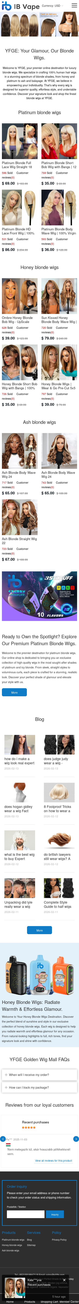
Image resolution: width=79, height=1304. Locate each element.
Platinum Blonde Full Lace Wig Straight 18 (17, 164)
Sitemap (31, 1245)
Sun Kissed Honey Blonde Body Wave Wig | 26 (59, 321)
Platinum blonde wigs (13, 1239)
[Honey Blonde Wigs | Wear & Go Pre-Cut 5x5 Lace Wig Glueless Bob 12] (59, 362)
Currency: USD (51, 5)
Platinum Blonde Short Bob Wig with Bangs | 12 (58, 164)
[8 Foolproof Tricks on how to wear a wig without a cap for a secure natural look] (59, 792)
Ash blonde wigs (10, 1250)
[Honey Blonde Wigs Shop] (21, 8)
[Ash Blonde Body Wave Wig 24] (20, 451)
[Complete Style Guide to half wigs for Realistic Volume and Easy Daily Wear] (59, 888)
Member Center (69, 1301)
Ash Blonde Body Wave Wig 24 (18, 474)
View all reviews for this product (53, 1160)
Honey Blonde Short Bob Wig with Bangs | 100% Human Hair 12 (19, 387)
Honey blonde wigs (12, 1245)
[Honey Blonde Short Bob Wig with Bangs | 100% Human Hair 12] (20, 362)
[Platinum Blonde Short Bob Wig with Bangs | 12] (59, 141)
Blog (29, 1239)
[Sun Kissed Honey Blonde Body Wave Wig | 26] (59, 296)
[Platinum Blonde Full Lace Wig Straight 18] (20, 141)
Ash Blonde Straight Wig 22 (19, 540)
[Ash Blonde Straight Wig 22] (20, 517)
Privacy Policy (59, 1239)
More (14, 692)
